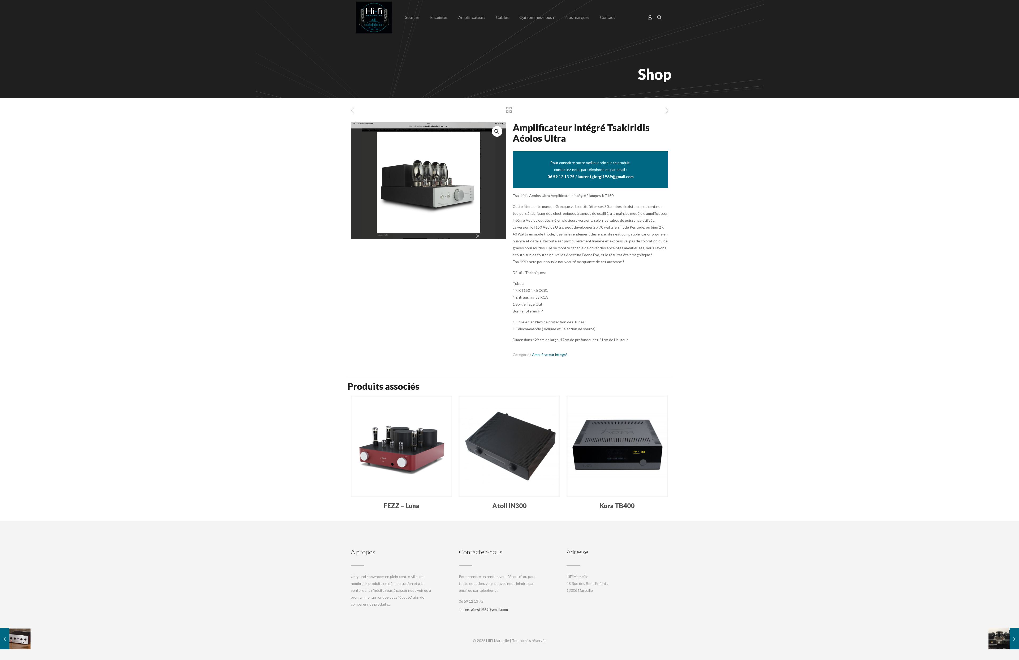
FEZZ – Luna (401, 505)
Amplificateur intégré (549, 354)
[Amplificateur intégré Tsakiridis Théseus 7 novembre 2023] (1003, 638)
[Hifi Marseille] (374, 17)
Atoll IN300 (509, 505)
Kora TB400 (617, 505)
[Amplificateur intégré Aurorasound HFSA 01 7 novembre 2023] (15, 638)
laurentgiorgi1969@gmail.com (483, 609)
